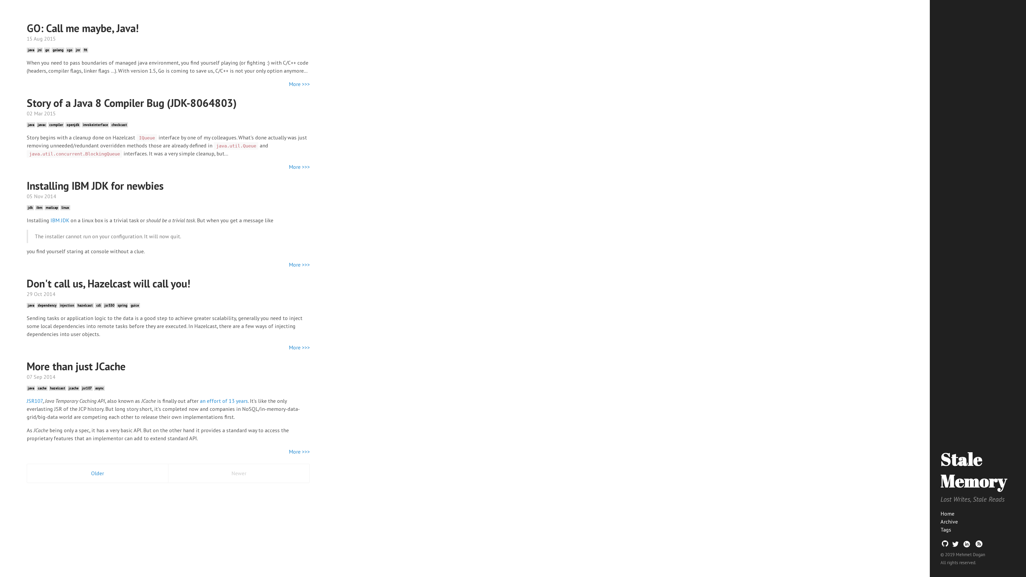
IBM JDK (59, 220)
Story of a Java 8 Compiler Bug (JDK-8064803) (132, 103)
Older (97, 473)
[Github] (945, 546)
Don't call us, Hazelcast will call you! (108, 283)
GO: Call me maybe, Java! (83, 28)
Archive (949, 521)
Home (947, 513)
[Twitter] (955, 546)
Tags (946, 529)
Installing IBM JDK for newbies (95, 186)
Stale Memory (974, 469)
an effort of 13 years (224, 400)
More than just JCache (76, 366)
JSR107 (35, 400)
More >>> (299, 84)
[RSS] (979, 546)
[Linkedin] (966, 546)
